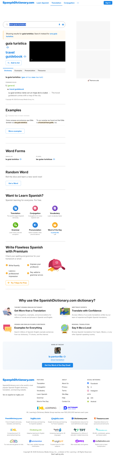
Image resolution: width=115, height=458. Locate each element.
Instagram (94, 391)
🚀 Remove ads (93, 80)
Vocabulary (41, 390)
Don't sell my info (57, 454)
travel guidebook (14, 54)
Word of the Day (43, 401)
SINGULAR (9, 156)
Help (63, 398)
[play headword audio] (8, 47)
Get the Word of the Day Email (57, 365)
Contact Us (66, 401)
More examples (15, 131)
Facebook (94, 383)
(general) (11, 85)
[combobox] (33, 24)
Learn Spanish (42, 394)
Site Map (65, 394)
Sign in (108, 3)
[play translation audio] (25, 56)
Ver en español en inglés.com (13, 395)
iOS (92, 398)
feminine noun (11, 82)
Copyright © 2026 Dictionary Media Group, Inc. (20, 99)
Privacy (64, 387)
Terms (64, 390)
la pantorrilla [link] (55, 232)
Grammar (40, 398)
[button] (78, 3)
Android (93, 401)
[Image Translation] (63, 24)
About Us (65, 383)
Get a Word (13, 183)
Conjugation (41, 387)
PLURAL (38, 156)
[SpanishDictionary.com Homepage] (18, 3)
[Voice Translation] (59, 24)
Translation (41, 383)
